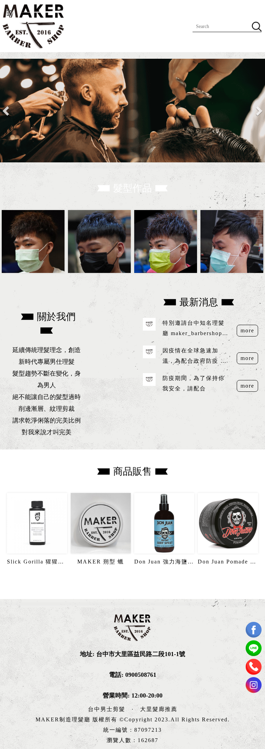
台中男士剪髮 (106, 709)
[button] (6, 110)
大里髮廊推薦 (158, 709)
